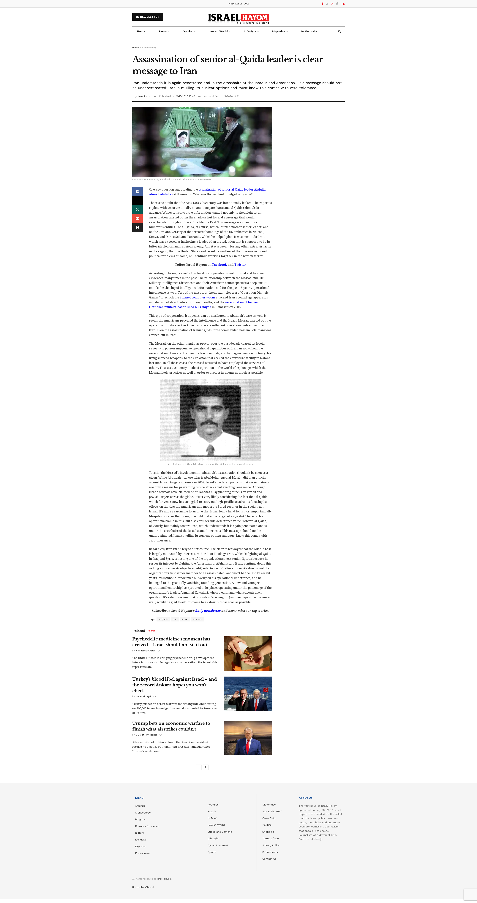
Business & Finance (147, 825)
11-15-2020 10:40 (185, 96)
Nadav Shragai (143, 696)
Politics (266, 824)
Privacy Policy (270, 845)
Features (213, 804)
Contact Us (269, 858)
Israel (184, 619)
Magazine (278, 31)
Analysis (140, 805)
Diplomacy (269, 804)
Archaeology (143, 812)
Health (212, 811)
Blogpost (141, 819)
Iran (175, 619)
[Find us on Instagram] (332, 4)
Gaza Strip (269, 818)
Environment (143, 853)
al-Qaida (163, 619)
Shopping (268, 831)
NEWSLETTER (149, 16)
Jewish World (216, 824)
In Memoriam (310, 31)
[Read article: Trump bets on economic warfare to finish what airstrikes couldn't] (248, 738)
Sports (212, 852)
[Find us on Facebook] (322, 4)
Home (141, 31)
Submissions (270, 852)
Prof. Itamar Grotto (145, 651)
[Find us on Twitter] (327, 4)
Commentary (149, 47)
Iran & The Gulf (272, 811)
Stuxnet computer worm (197, 297)
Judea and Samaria (220, 831)
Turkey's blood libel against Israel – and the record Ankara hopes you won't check (174, 685)
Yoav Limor (144, 96)
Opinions (189, 31)
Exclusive (140, 839)
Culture (139, 832)
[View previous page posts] (199, 767)
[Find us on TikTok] (337, 4)
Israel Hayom (164, 879)
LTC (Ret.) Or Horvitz (146, 735)
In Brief (212, 818)
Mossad (197, 619)
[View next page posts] (206, 767)
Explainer (140, 846)
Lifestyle (213, 838)
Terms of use (270, 838)
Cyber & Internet (218, 845)
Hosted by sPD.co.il (143, 887)
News (163, 31)
